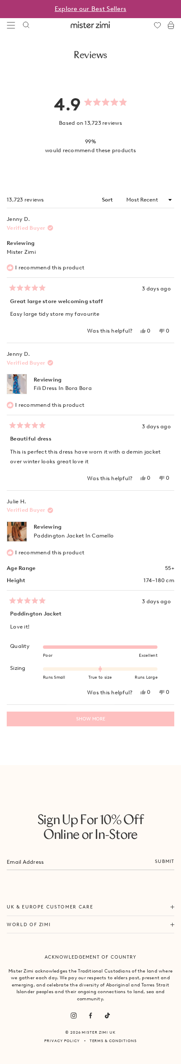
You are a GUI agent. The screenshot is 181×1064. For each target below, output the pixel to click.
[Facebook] (90, 1015)
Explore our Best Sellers (90, 9)
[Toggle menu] (11, 25)
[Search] (26, 25)
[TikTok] (107, 1015)
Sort (108, 199)
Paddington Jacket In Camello (74, 535)
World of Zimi (29, 924)
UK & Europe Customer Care (50, 907)
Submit (164, 861)
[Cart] (171, 25)
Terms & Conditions (113, 1040)
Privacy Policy (62, 1040)
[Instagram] (73, 1015)
